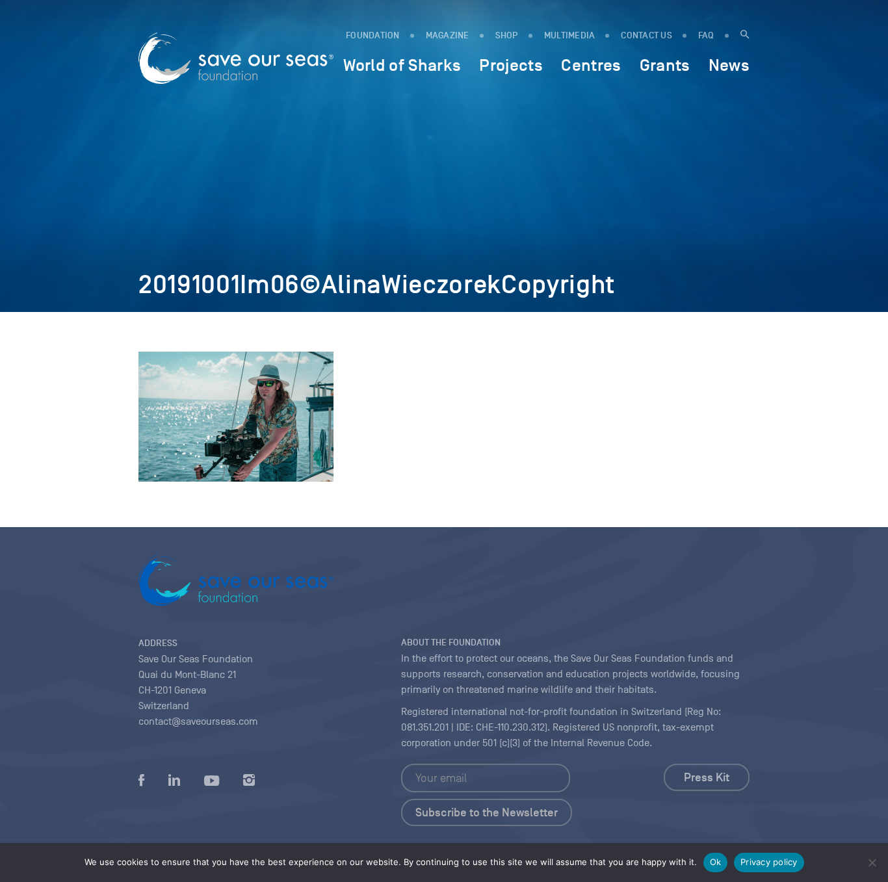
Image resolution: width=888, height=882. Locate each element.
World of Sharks (402, 65)
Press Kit (706, 777)
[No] (871, 862)
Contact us (646, 35)
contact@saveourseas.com (198, 721)
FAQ (706, 35)
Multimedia (569, 35)
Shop (506, 35)
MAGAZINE (447, 35)
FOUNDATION (373, 35)
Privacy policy (769, 862)
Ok (716, 862)
